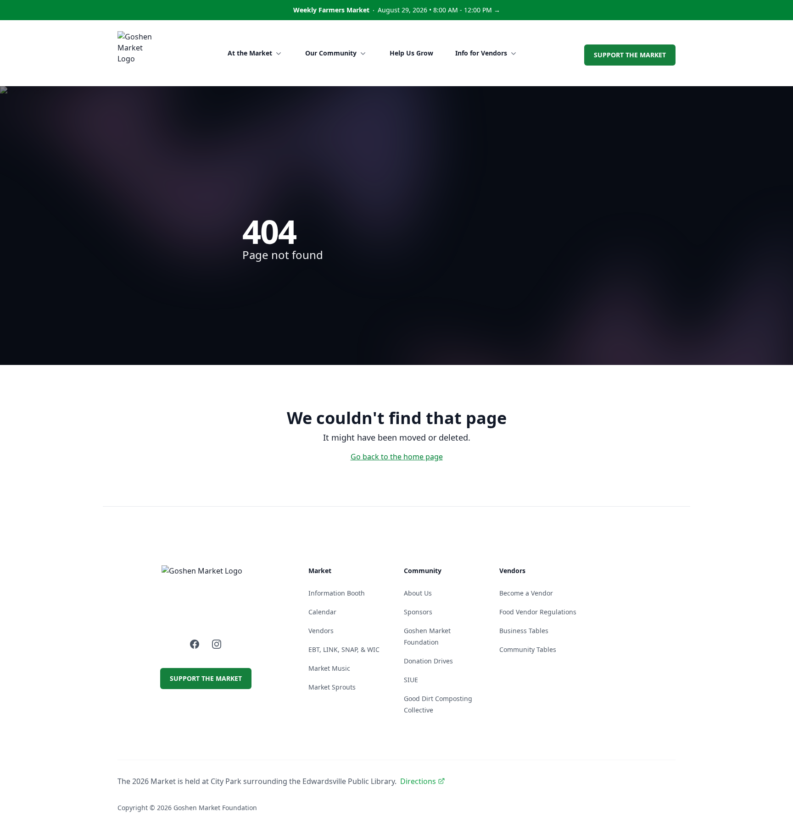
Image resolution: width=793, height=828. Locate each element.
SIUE (411, 679)
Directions (418, 781)
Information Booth (336, 593)
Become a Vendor (526, 593)
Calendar (322, 611)
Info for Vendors (481, 53)
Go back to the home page (397, 457)
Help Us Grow (411, 53)
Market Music (329, 668)
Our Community (331, 53)
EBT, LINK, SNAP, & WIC (344, 649)
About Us (418, 593)
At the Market (250, 53)
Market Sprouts (332, 687)
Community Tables (527, 649)
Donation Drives (428, 661)
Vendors (321, 630)
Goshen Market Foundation (215, 807)
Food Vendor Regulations (537, 611)
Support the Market (630, 54)
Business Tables (523, 630)
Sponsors (418, 611)
